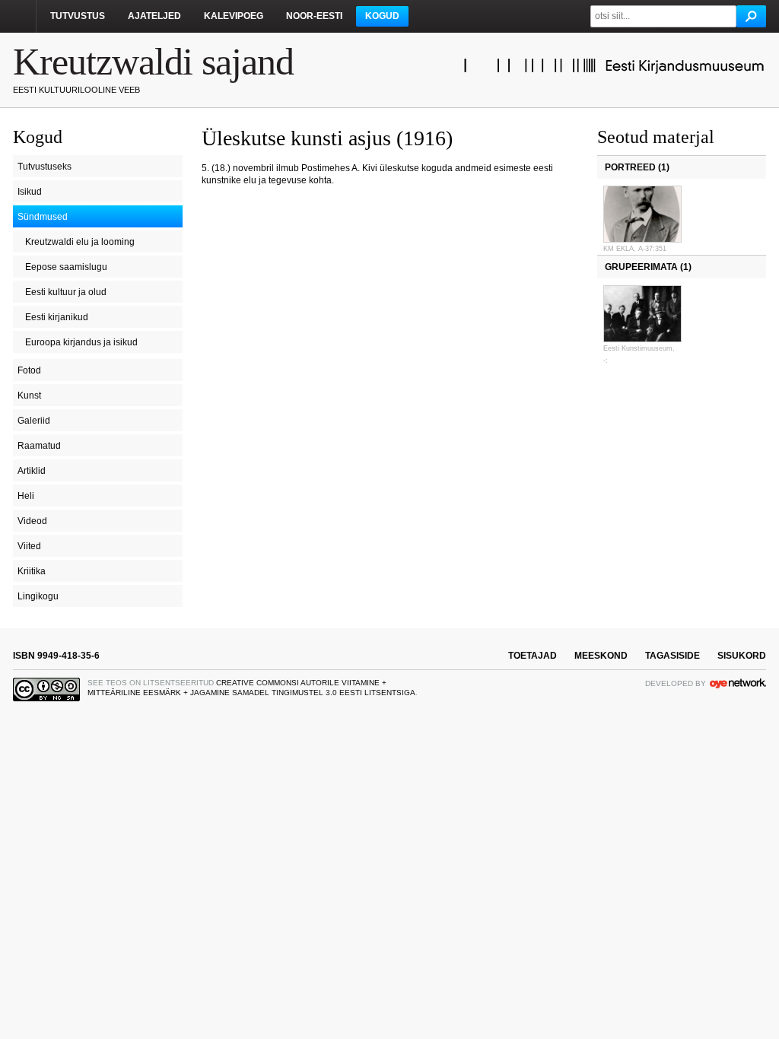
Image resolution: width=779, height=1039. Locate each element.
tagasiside (672, 655)
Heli (25, 496)
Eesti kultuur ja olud (66, 292)
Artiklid (31, 470)
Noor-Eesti (314, 16)
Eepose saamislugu (66, 267)
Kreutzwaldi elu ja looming (80, 242)
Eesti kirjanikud (56, 317)
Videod (32, 521)
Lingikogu (38, 596)
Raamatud (39, 445)
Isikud (29, 191)
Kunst (29, 395)
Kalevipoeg (233, 16)
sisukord (741, 655)
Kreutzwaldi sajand (153, 61)
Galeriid (33, 420)
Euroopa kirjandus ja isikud (81, 342)
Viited (29, 546)
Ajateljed (154, 16)
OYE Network (738, 683)
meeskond (601, 655)
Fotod (29, 370)
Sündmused (42, 216)
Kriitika (31, 571)
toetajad (532, 655)
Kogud (382, 16)
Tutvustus (77, 16)
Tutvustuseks (44, 166)
